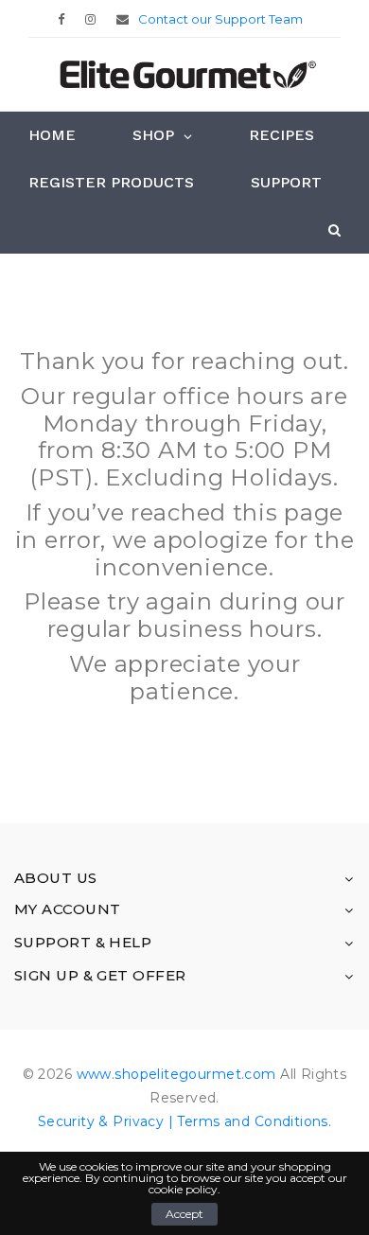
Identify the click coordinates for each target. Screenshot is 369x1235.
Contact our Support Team (220, 18)
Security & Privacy (101, 1121)
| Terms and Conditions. (247, 1121)
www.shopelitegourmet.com (176, 1074)
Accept (184, 1214)
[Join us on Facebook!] (66, 18)
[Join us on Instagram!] (95, 18)
